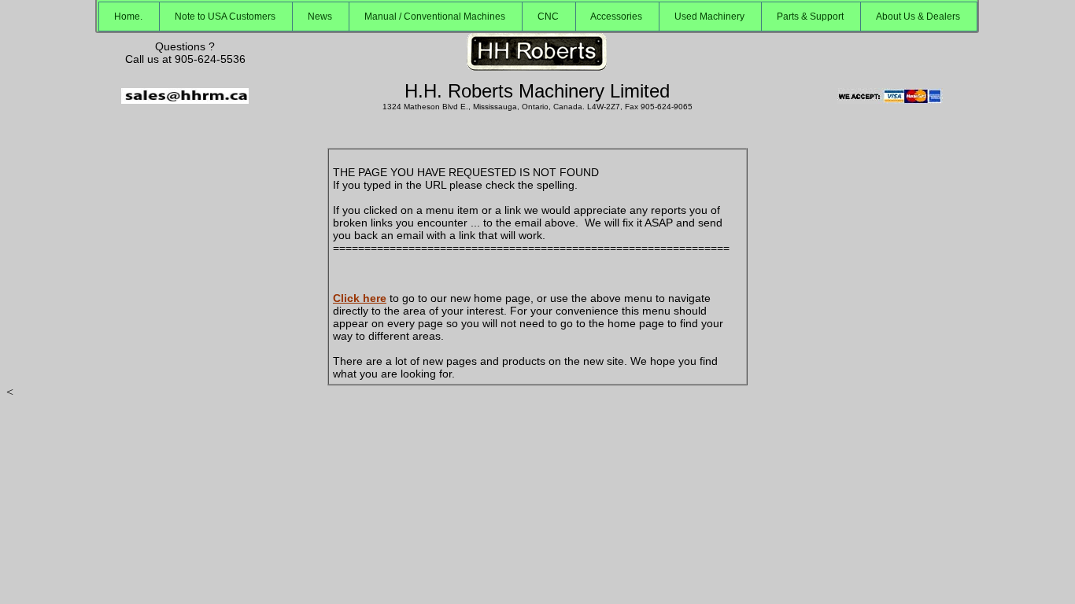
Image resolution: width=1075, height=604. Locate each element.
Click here (359, 298)
